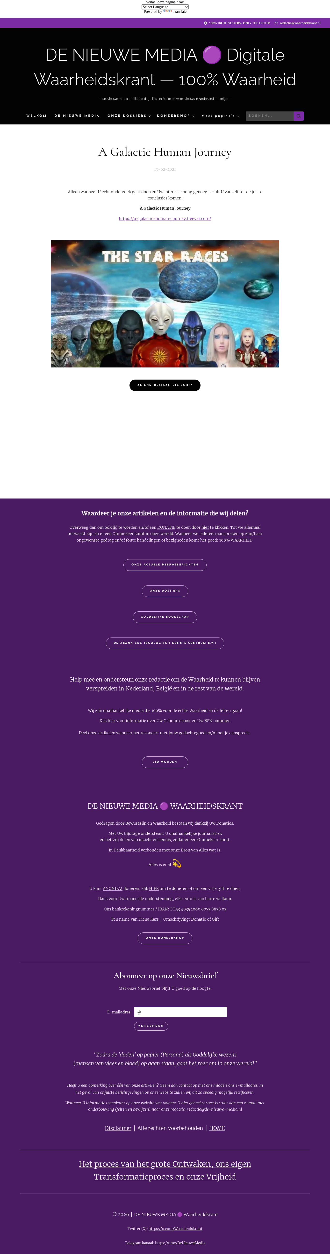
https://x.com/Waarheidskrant (175, 1228)
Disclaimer (118, 1128)
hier (205, 527)
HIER (154, 888)
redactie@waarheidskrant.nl (300, 23)
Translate (180, 11)
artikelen (106, 732)
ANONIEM (112, 888)
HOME (217, 1128)
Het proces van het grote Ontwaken (145, 1164)
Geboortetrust (177, 720)
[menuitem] (38, 116)
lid (115, 527)
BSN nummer (217, 720)
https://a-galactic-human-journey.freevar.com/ (165, 218)
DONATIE (166, 527)
